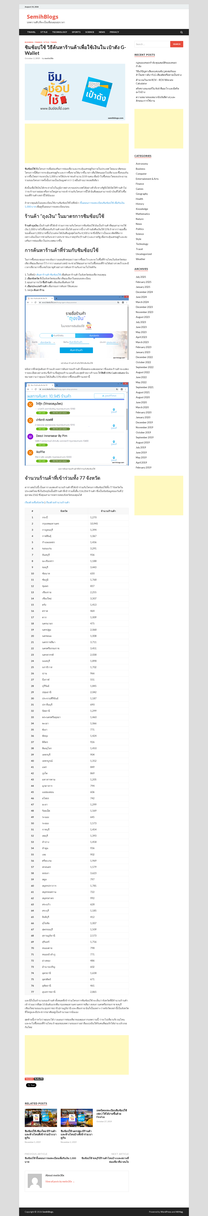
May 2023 (141, 332)
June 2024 (141, 296)
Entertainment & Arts (147, 178)
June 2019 (141, 452)
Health (139, 198)
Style (43, 32)
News (102, 32)
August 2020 (143, 397)
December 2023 (144, 306)
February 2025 (143, 281)
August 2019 (143, 442)
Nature (139, 218)
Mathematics (143, 213)
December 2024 (144, 292)
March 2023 (142, 342)
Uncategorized (144, 253)
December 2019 (144, 422)
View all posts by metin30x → (60, 1181)
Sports (76, 32)
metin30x (49, 58)
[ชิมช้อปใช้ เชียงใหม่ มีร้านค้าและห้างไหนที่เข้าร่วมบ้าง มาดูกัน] (41, 1127)
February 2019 (143, 467)
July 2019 (141, 447)
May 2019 (141, 457)
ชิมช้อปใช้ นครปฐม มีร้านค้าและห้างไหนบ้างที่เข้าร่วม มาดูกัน (76, 1134)
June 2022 (141, 377)
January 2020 (143, 417)
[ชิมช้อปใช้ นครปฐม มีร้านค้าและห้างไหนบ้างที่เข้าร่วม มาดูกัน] (77, 1127)
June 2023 (141, 327)
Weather (140, 259)
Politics (140, 228)
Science (89, 32)
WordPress (166, 1211)
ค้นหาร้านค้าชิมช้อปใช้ (49, 274)
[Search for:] (158, 44)
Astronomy (142, 163)
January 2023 (143, 352)
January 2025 (143, 286)
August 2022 (143, 372)
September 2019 (145, 437)
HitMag (179, 1211)
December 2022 (144, 357)
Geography (142, 193)
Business (29, 42)
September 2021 (145, 387)
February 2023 (143, 347)
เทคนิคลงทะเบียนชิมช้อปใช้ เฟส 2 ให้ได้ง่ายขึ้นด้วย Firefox (112, 1114)
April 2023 (141, 337)
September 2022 (145, 367)
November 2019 (144, 427)
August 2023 (143, 317)
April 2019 (141, 462)
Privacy (114, 32)
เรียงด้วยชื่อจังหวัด (34, 502)
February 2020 (143, 412)
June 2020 (141, 402)
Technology (59, 32)
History (140, 203)
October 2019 (143, 432)
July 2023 (141, 322)
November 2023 (144, 312)
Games (139, 188)
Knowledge (142, 208)
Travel (31, 32)
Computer (141, 173)
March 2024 (142, 302)
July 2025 (141, 276)
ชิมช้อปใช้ (39, 1079)
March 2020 (142, 407)
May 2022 (141, 382)
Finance (38, 42)
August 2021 (143, 392)
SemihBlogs (42, 16)
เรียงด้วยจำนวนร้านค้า (58, 502)
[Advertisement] (77, 143)
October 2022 (143, 362)
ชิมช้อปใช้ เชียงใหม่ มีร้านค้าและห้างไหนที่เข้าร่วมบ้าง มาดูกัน (40, 1134)
